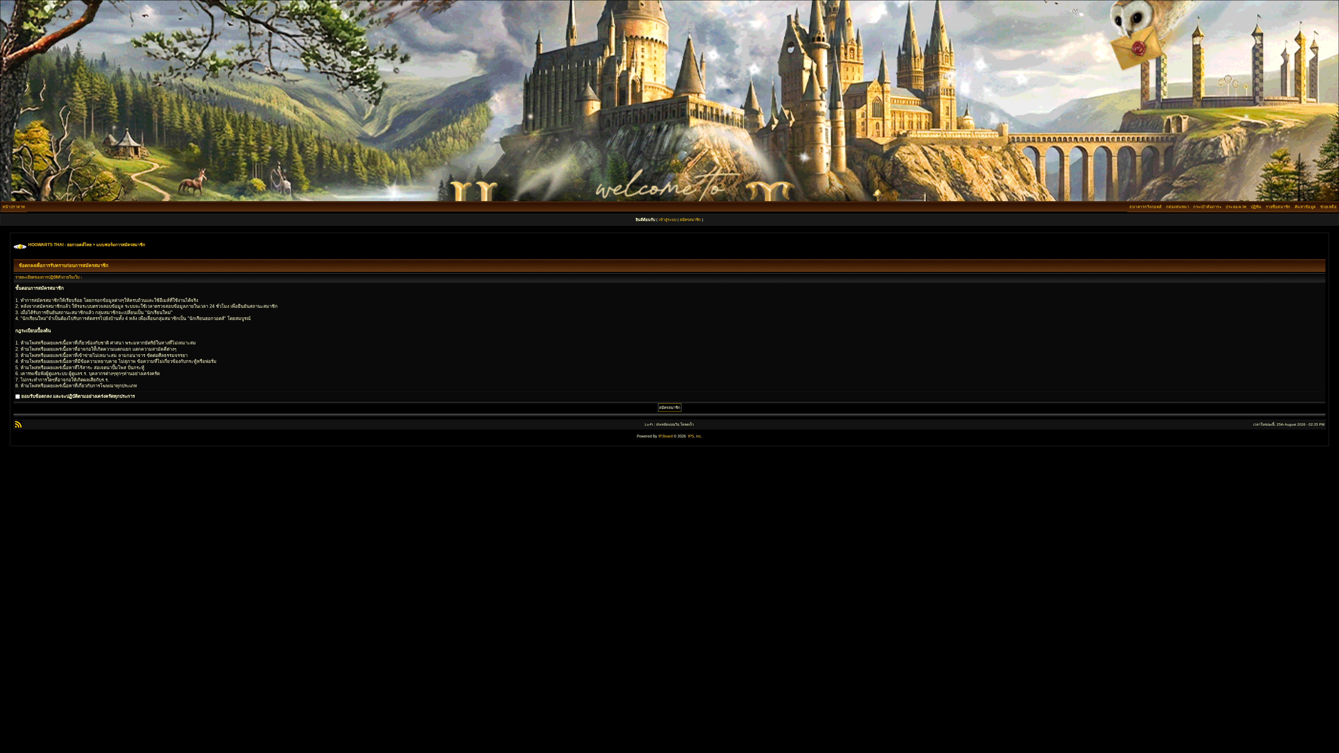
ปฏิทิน (1256, 207)
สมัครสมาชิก (690, 220)
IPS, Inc (694, 436)
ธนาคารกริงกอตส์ (1145, 207)
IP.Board (665, 436)
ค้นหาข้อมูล (1305, 207)
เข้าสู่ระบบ (667, 220)
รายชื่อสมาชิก (1278, 207)
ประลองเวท (1236, 207)
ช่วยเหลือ (1328, 207)
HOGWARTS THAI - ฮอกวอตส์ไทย (60, 244)
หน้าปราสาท (13, 207)
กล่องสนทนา (1177, 207)
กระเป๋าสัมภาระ (1207, 207)
